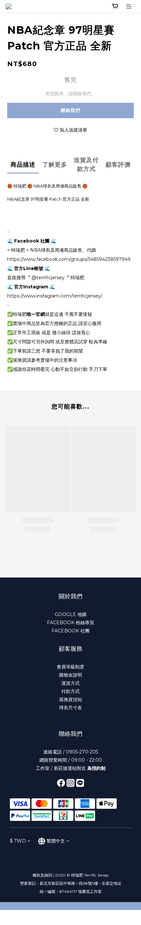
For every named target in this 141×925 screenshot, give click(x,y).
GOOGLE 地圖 (71, 614)
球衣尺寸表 (70, 708)
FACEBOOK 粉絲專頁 (70, 623)
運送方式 (70, 683)
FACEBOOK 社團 (70, 631)
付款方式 (70, 691)
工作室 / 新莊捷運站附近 (71, 768)
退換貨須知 (70, 699)
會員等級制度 (70, 667)
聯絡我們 (70, 110)
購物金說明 (70, 675)
